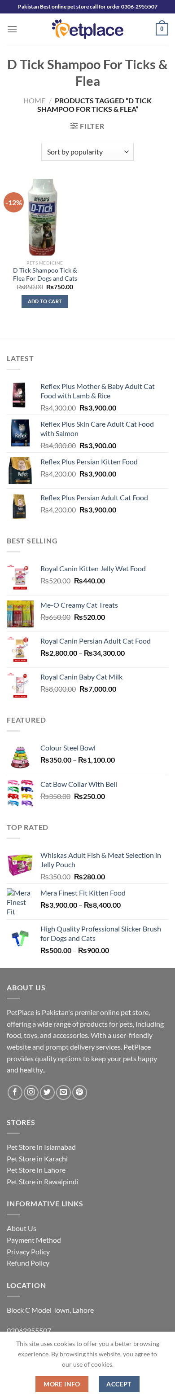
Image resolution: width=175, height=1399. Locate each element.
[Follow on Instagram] (31, 1092)
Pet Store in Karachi (37, 1158)
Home (34, 100)
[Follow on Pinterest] (79, 1092)
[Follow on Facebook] (15, 1092)
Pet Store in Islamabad (41, 1147)
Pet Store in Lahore (36, 1169)
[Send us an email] (63, 1092)
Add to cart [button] (45, 301)
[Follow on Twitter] (47, 1092)
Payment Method (34, 1240)
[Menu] (12, 29)
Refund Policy (28, 1262)
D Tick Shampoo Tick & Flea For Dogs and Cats (45, 274)
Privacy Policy (28, 1251)
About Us (21, 1228)
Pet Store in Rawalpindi (43, 1181)
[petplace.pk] (87, 29)
